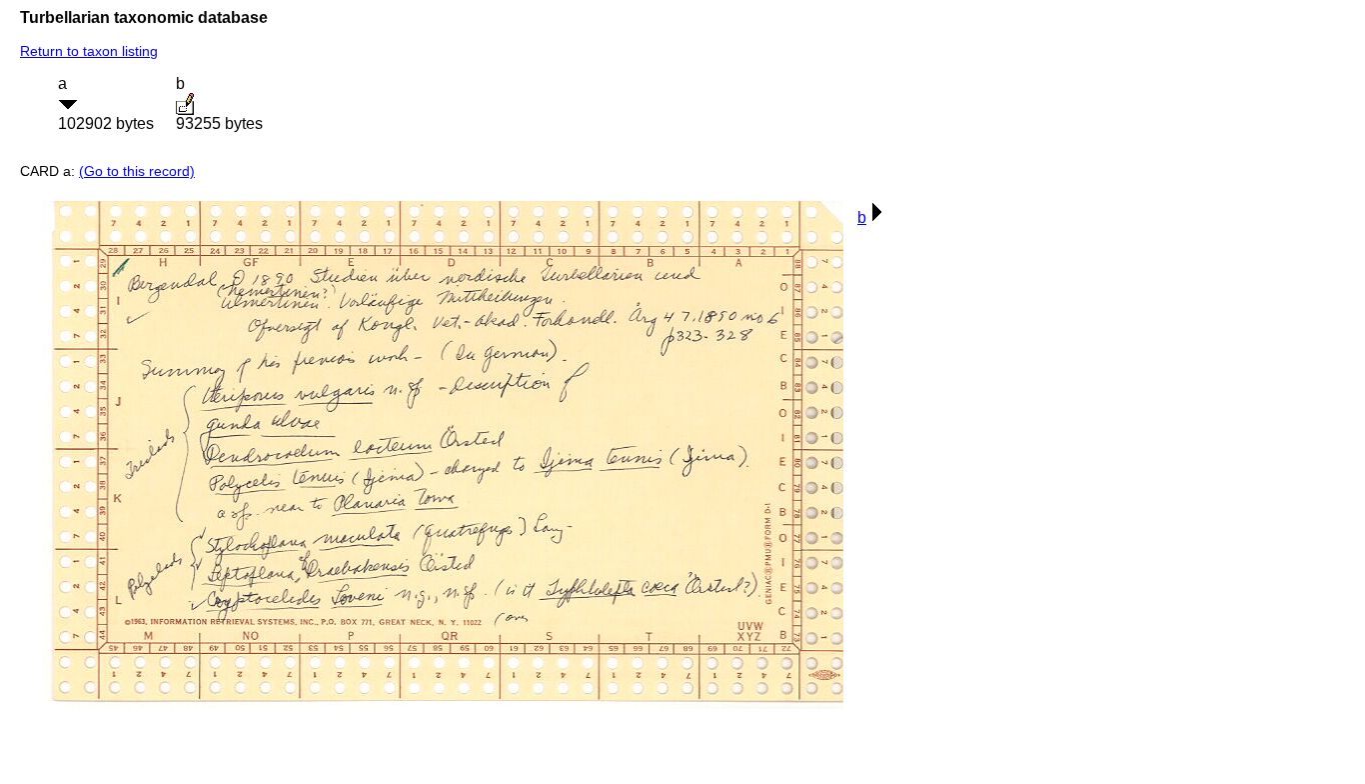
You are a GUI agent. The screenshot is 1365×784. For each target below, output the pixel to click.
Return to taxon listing (89, 51)
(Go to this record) (137, 171)
